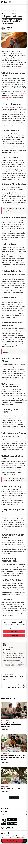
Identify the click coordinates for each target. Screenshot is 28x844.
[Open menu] (25, 2)
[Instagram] (5, 833)
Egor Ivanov (8, 27)
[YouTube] (2, 833)
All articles (14, 797)
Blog (6, 10)
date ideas (19, 66)
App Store (14, 631)
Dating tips (5, 13)
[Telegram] (8, 833)
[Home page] (7, 2)
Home (2, 10)
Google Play (14, 635)
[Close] (25, 841)
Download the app (12, 841)
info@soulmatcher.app (7, 836)
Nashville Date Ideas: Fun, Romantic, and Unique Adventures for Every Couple (14, 210)
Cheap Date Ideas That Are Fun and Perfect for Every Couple (14, 479)
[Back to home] (7, 828)
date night (16, 204)
